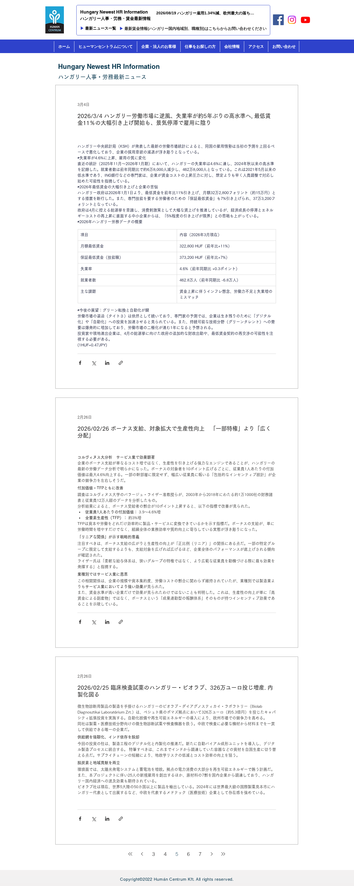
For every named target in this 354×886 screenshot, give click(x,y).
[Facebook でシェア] (80, 362)
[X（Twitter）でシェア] (93, 362)
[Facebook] (278, 19)
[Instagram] (292, 19)
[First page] (130, 854)
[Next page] (212, 854)
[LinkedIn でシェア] (107, 362)
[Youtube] (305, 19)
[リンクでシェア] (120, 362)
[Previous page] (142, 854)
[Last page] (223, 854)
